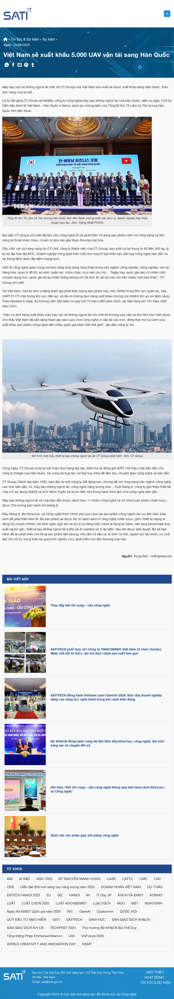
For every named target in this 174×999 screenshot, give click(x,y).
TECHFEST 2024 (63, 928)
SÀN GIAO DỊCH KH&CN (131, 919)
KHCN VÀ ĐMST (130, 895)
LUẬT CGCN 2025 (35, 903)
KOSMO (156, 895)
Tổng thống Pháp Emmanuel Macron (34, 936)
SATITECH (74, 919)
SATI (56, 919)
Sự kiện (48, 39)
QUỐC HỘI (128, 911)
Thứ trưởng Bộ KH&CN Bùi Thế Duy (109, 928)
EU (48, 895)
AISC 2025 (44, 879)
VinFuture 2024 (92, 936)
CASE (111, 879)
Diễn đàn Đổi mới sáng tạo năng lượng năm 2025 (57, 887)
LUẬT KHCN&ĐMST (71, 903)
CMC (143, 879)
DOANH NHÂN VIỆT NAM (121, 887)
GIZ (60, 895)
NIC (70, 911)
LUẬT (11, 903)
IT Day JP (104, 895)
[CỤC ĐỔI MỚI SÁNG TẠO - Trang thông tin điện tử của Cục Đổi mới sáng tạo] (17, 13)
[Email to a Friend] (19, 65)
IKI (88, 895)
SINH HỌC (97, 919)
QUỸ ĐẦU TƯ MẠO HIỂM (26, 919)
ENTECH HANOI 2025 (23, 895)
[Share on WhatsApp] (7, 65)
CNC (157, 879)
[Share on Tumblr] (33, 65)
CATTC (127, 879)
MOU (121, 903)
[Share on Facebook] (13, 65)
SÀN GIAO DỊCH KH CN (25, 928)
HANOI (74, 895)
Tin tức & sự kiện (156, 982)
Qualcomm (105, 911)
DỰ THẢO (155, 887)
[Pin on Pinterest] (26, 65)
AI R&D (24, 879)
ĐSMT (87, 944)
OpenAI (85, 911)
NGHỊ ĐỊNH (153, 903)
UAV (71, 936)
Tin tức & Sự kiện (25, 39)
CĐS (10, 887)
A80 (10, 879)
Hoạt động (154, 977)
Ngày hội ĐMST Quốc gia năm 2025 (34, 911)
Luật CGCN (102, 903)
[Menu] (167, 13)
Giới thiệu (155, 972)
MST (134, 903)
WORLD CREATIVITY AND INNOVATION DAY (41, 944)
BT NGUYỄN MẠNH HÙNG (79, 879)
